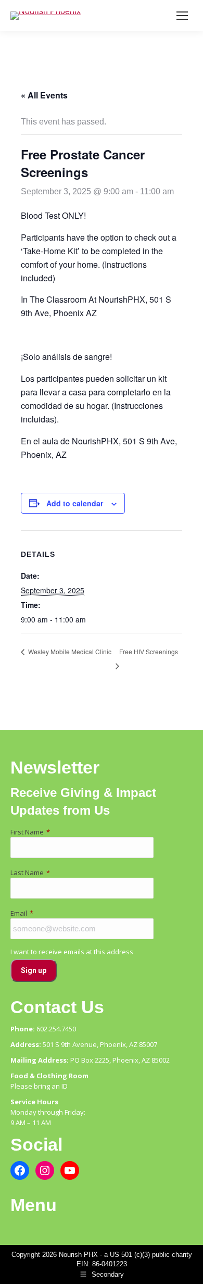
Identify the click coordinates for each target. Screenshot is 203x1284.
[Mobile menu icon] (182, 15)
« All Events (44, 95)
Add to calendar (74, 503)
